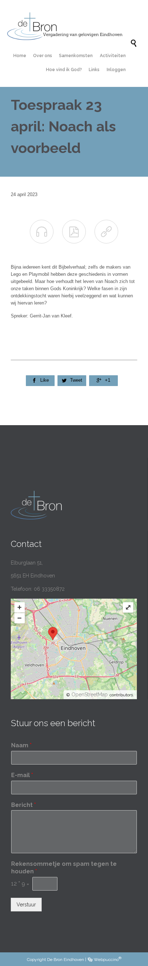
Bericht (23, 805)
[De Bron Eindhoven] (68, 26)
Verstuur (26, 904)
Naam (21, 745)
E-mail (22, 775)
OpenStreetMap (89, 694)
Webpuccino (107, 959)
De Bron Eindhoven (65, 959)
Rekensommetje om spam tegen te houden (64, 867)
